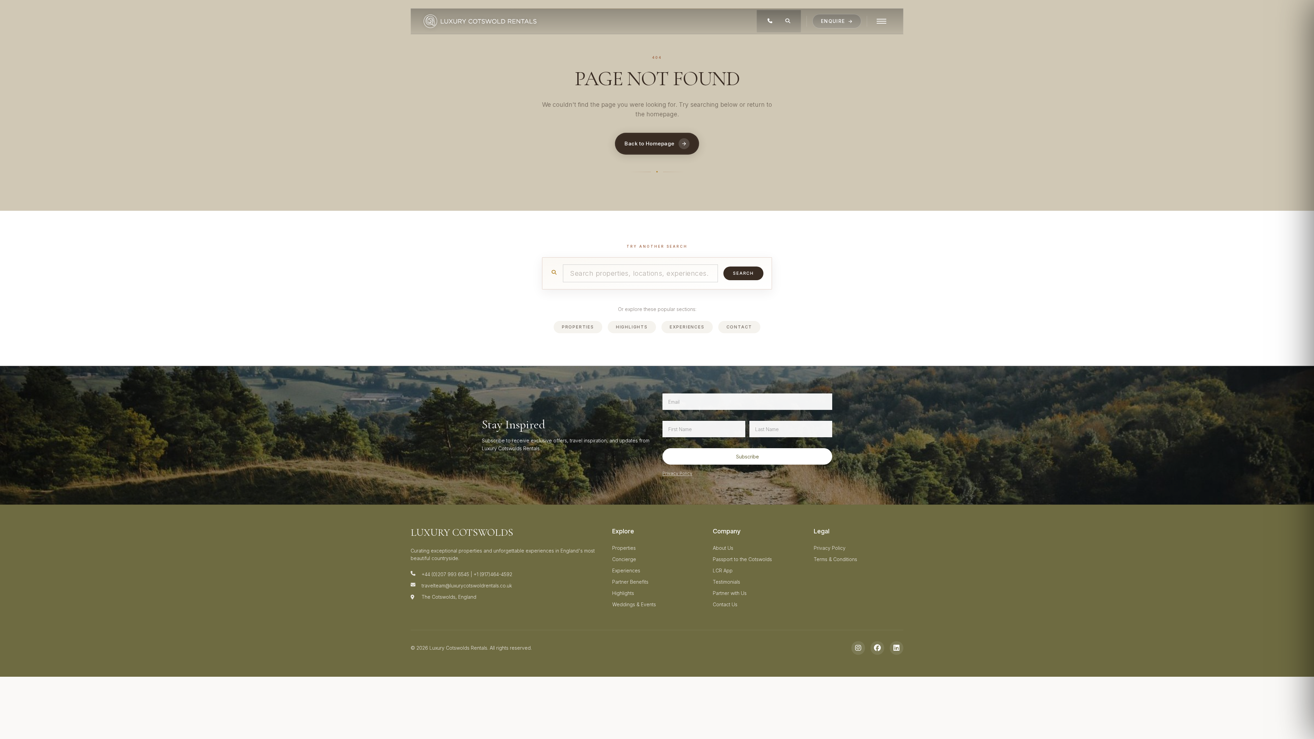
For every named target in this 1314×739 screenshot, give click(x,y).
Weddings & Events (634, 604)
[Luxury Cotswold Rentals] (480, 21)
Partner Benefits (630, 582)
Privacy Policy (677, 473)
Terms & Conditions (835, 559)
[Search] (787, 21)
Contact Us (725, 604)
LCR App (723, 570)
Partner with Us (730, 593)
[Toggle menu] (881, 21)
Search (743, 273)
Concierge (624, 559)
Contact (739, 326)
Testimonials (726, 582)
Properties (578, 326)
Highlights (632, 326)
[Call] (769, 21)
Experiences (687, 326)
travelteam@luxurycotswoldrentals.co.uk (467, 585)
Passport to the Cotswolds (742, 559)
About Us (723, 548)
